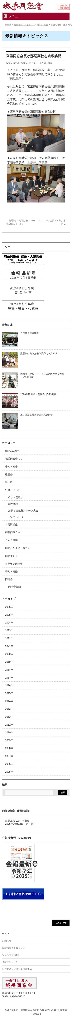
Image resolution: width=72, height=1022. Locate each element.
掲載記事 (16, 78)
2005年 (9, 771)
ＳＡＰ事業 (11, 540)
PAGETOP (61, 922)
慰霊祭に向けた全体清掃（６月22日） (40, 353)
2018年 (9, 669)
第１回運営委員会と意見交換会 (36, 414)
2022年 (9, 638)
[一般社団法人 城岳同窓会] (26, 6)
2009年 (9, 740)
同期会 (9, 579)
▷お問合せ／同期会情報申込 (17, 969)
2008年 (9, 748)
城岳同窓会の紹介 (11, 954)
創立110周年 (12, 450)
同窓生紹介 (11, 556)
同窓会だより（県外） (17, 548)
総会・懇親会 (15, 497)
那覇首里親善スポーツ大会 (23, 510)
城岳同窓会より (14, 458)
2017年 (9, 677)
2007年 (9, 756)
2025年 (9, 614)
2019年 (9, 661)
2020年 (9, 654)
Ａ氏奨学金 (11, 524)
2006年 (9, 764)
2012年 (9, 716)
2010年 (9, 732)
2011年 (9, 724)
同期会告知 (14, 586)
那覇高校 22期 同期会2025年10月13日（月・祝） (20, 822)
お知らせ (6, 940)
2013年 (9, 708)
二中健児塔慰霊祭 (29, 333)
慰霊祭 (9, 474)
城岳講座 (13, 504)
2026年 (9, 607)
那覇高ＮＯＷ (12, 532)
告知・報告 (46, 63)
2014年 (9, 701)
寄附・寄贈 (11, 571)
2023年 (9, 630)
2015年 (9, 693)
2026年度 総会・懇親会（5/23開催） (39, 394)
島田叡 (9, 482)
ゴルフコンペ (15, 517)
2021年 (9, 646)
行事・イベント (14, 490)
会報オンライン (10, 962)
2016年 (9, 685)
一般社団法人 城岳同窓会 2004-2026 (37, 1009)
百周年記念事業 (14, 563)
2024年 (9, 622)
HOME (5, 933)
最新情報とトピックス (13, 947)
